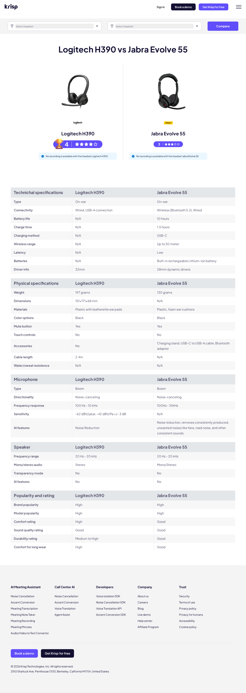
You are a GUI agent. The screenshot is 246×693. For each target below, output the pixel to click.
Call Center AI (65, 587)
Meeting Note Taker (23, 614)
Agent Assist (62, 614)
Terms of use (187, 602)
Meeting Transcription (24, 608)
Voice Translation (65, 608)
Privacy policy (187, 608)
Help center (145, 620)
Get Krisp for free (213, 7)
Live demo (144, 614)
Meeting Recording (23, 620)
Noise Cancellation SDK (110, 602)
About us (143, 596)
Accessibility (187, 620)
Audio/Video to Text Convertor (30, 633)
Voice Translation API (109, 608)
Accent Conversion (23, 602)
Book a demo (183, 7)
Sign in (161, 7)
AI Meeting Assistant (26, 587)
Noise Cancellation (22, 596)
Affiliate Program (148, 627)
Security (184, 596)
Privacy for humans (191, 614)
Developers (104, 587)
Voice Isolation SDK (108, 596)
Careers (143, 602)
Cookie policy (188, 627)
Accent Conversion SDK (111, 614)
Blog (141, 608)
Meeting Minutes (21, 627)
